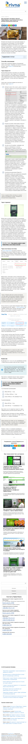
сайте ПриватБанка (7, 250)
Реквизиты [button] (14, 590)
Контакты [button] (14, 588)
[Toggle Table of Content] (23, 57)
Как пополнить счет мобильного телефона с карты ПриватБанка (13, 509)
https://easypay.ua (20, 307)
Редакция (3, 735)
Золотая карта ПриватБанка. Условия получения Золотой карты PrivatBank (14, 549)
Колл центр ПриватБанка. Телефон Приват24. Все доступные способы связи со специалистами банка (14, 708)
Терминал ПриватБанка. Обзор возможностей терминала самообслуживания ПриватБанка (13, 468)
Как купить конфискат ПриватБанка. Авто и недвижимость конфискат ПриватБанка (11, 489)
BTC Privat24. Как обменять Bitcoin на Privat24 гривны (13, 529)
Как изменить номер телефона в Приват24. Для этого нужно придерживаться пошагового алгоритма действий (13, 569)
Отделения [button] (14, 593)
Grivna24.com (10, 733)
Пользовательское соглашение (11, 735)
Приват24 (3, 23)
